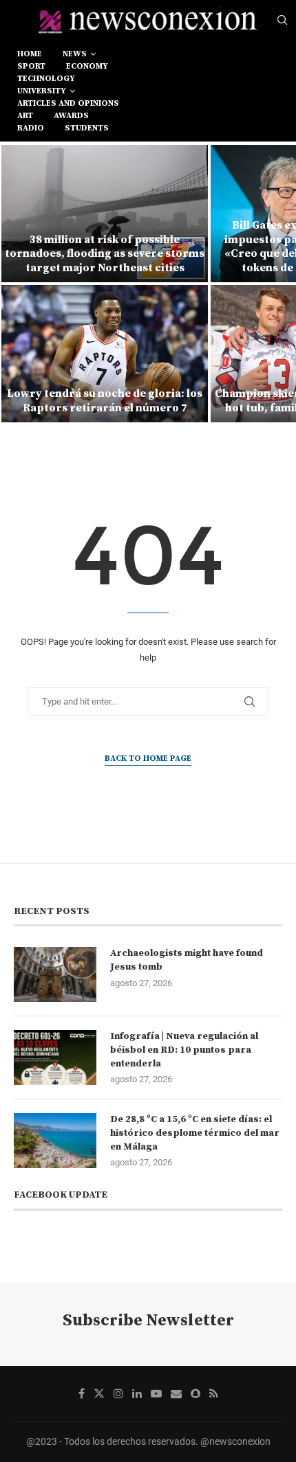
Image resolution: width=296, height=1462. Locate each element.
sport (31, 66)
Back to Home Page (148, 758)
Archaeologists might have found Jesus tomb (186, 960)
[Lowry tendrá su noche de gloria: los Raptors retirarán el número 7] (104, 353)
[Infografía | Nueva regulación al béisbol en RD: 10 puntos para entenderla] (55, 1057)
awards (71, 116)
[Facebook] (81, 1393)
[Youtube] (156, 1393)
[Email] (176, 1393)
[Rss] (213, 1393)
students (87, 128)
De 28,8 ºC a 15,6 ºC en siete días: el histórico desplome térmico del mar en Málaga (194, 1132)
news (75, 54)
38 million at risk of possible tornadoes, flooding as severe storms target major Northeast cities (104, 254)
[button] (18, 283)
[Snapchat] (195, 1393)
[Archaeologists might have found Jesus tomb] (55, 974)
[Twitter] (99, 1393)
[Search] (282, 20)
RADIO (30, 128)
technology (46, 78)
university (41, 91)
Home (29, 54)
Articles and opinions (68, 103)
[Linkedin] (137, 1393)
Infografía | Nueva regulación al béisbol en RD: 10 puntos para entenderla (184, 1049)
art (25, 116)
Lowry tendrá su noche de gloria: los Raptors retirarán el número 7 (104, 401)
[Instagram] (118, 1393)
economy (87, 66)
